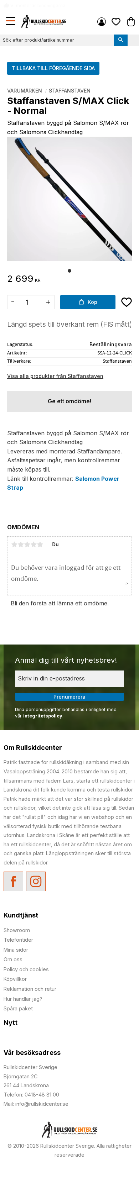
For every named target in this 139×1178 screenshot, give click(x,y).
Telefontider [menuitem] (18, 940)
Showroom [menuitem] (17, 930)
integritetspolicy (42, 716)
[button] (11, 21)
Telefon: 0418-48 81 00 (31, 1095)
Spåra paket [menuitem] (18, 1008)
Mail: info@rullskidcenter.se (36, 1104)
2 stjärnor (20, 544)
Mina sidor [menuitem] (101, 21)
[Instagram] (36, 881)
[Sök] (121, 40)
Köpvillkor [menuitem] (15, 979)
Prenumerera (69, 697)
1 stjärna (14, 544)
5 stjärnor (40, 544)
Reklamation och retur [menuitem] (30, 989)
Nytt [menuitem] (10, 1022)
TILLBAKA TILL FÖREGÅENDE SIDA (53, 68)
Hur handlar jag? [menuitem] (23, 999)
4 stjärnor (33, 544)
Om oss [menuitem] (13, 959)
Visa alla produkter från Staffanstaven (55, 376)
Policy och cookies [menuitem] (26, 969)
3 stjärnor (27, 544)
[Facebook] (13, 881)
